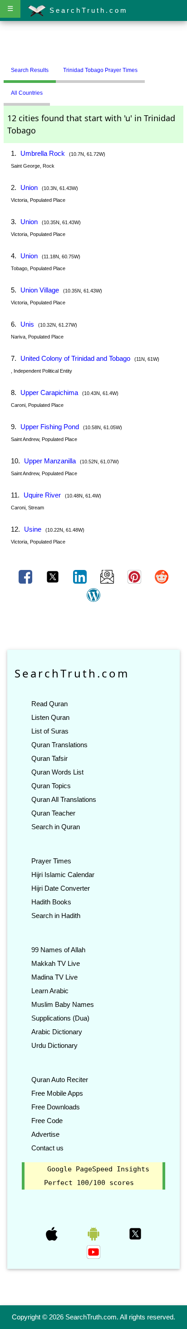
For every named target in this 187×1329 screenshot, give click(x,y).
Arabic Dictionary (56, 1032)
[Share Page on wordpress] (93, 594)
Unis (27, 324)
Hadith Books (51, 902)
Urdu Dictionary (54, 1045)
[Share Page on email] (108, 576)
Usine (32, 529)
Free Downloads (55, 1107)
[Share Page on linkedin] (81, 576)
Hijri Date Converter (60, 888)
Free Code (47, 1120)
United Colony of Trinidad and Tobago (75, 358)
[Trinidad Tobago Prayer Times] (151, 66)
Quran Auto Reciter (59, 1079)
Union (29, 187)
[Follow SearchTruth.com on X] (135, 1233)
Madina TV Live (54, 977)
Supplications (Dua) (60, 1018)
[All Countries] (156, 66)
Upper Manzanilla (50, 461)
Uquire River (42, 495)
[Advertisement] (93, 42)
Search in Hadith (55, 915)
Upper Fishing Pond (49, 427)
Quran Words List (57, 772)
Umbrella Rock (42, 153)
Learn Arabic (50, 991)
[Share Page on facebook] (26, 576)
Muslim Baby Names (62, 1004)
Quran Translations (59, 745)
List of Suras (50, 731)
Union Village (39, 290)
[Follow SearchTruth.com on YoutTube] (93, 1251)
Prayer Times (51, 861)
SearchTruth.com (87, 10)
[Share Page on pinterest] (135, 576)
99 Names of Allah (58, 950)
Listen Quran (50, 717)
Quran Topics (51, 786)
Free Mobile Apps (57, 1093)
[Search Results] (147, 66)
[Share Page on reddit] (161, 576)
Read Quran (49, 704)
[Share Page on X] (53, 576)
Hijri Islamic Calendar (62, 874)
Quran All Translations (63, 799)
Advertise (45, 1134)
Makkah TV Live (55, 963)
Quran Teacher (53, 813)
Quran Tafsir (49, 758)
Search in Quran (55, 827)
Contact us (47, 1148)
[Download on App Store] (52, 1233)
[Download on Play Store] (94, 1233)
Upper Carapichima (49, 392)
